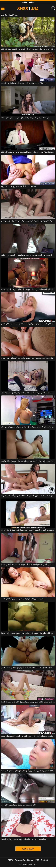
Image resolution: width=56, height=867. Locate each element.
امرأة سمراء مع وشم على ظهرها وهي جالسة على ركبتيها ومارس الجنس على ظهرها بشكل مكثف (28, 461)
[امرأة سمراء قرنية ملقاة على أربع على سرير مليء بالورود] (28, 822)
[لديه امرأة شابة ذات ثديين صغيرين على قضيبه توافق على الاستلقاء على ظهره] (28, 341)
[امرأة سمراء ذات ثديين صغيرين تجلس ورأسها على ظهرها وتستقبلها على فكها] (28, 754)
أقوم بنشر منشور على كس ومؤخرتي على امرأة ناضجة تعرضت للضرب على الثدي (28, 324)
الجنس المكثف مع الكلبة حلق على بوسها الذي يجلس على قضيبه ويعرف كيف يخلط (28, 633)
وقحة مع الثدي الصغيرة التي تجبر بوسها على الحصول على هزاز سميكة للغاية (28, 702)
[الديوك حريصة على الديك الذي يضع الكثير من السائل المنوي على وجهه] (28, 719)
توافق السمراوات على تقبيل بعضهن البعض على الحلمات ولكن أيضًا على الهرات (28, 495)
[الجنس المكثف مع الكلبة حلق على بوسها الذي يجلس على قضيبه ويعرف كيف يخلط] (28, 616)
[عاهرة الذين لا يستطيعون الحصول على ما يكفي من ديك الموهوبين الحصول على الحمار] (28, 651)
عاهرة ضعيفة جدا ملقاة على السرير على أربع (18, 805)
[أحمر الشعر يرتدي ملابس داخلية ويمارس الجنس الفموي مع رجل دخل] (28, 204)
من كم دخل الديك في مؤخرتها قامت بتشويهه (18, 186)
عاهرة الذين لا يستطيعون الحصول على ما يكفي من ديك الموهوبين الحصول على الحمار (28, 667)
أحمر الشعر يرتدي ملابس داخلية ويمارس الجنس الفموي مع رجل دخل (28, 221)
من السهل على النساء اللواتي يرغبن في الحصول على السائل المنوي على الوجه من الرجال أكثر (28, 427)
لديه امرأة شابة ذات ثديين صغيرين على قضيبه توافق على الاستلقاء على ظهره (28, 358)
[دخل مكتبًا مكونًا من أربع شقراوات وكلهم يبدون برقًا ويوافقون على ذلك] (28, 135)
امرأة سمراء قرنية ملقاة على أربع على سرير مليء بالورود (23, 839)
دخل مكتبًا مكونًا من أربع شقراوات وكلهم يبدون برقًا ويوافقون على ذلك (28, 152)
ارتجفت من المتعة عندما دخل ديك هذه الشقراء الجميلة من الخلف (26, 255)
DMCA (10, 860)
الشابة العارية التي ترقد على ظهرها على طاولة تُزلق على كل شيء (27, 289)
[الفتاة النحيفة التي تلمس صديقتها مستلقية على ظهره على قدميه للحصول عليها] (28, 548)
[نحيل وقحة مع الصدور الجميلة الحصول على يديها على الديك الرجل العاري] (28, 513)
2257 (37, 860)
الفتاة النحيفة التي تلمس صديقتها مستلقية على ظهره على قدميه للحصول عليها (28, 564)
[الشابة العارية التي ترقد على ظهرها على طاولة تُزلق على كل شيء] (28, 273)
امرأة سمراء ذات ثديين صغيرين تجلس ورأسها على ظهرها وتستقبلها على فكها (28, 770)
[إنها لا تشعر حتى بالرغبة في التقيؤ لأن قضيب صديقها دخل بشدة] (28, 101)
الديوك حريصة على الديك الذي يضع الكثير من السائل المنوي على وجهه (28, 736)
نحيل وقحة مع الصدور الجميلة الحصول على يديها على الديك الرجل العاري (28, 530)
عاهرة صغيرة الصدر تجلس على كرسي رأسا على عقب (22, 599)
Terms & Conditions (24, 860)
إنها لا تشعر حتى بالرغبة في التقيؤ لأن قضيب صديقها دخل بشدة (25, 117)
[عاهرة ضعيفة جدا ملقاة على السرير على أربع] (28, 788)
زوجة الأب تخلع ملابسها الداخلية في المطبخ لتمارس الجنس (23, 83)
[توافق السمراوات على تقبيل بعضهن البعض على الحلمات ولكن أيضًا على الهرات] (28, 479)
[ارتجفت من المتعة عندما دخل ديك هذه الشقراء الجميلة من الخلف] (28, 238)
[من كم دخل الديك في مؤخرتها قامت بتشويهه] (28, 170)
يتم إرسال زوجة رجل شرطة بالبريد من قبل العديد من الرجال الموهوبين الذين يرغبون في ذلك (28, 49)
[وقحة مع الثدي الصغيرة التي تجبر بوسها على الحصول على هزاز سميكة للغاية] (28, 685)
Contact (44, 860)
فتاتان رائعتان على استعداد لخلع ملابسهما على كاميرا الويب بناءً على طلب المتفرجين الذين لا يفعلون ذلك (28, 392)
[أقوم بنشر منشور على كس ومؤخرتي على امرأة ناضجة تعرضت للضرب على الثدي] (28, 307)
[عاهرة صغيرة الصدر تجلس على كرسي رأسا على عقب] (28, 582)
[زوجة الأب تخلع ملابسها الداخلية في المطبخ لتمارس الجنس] (28, 67)
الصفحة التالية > (28, 849)
